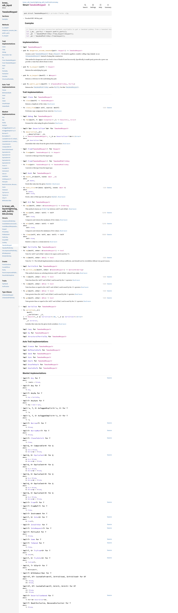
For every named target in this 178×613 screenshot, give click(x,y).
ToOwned (34, 543)
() (68, 120)
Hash (30, 173)
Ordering (65, 205)
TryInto (37, 558)
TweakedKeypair (35, 47)
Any (32, 378)
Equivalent (39, 455)
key (57, 2)
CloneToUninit (37, 438)
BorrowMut (35, 431)
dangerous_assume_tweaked (41, 50)
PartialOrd (33, 266)
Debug (30, 116)
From (30, 149)
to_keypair (34, 67)
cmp (27, 205)
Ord (29, 202)
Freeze (31, 346)
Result (63, 120)
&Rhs (43, 257)
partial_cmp (31, 270)
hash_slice (30, 188)
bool (62, 250)
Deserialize (38, 128)
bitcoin (52, 2)
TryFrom (37, 550)
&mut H (62, 188)
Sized (32, 193)
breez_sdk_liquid (28, 2)
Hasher (32, 180)
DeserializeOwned (39, 595)
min (27, 223)
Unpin (30, 361)
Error (72, 120)
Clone (30, 97)
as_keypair (34, 75)
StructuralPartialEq (37, 336)
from (28, 152)
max (27, 213)
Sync (30, 357)
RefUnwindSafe (34, 350)
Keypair (61, 50)
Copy (30, 329)
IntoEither (36, 525)
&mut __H (52, 177)
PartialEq (32, 247)
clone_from (30, 108)
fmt (27, 120)
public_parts (35, 84)
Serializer (46, 317)
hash (28, 177)
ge (27, 298)
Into (36, 517)
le (27, 284)
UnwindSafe (33, 368)
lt (27, 277)
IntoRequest (36, 528)
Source (109, 108)
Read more (51, 104)
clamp (28, 234)
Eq (29, 333)
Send (30, 354)
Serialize (32, 306)
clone (28, 100)
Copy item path (48, 4)
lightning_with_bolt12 (42, 2)
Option (71, 270)
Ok (55, 317)
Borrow (34, 423)
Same (33, 539)
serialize (30, 310)
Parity (71, 84)
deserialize (31, 132)
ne (27, 257)
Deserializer (62, 136)
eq (27, 250)
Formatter (48, 120)
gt (27, 291)
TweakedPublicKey (59, 84)
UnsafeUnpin (33, 364)
